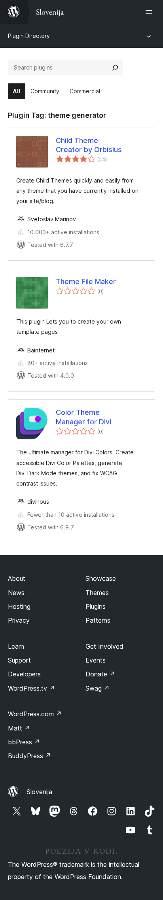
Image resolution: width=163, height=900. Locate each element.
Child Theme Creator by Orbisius (89, 145)
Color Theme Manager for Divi (83, 417)
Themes (97, 593)
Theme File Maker (86, 281)
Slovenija (39, 792)
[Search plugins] (115, 67)
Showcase (100, 578)
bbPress (24, 742)
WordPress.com (35, 714)
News (16, 593)
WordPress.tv (31, 688)
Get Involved (104, 646)
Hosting (19, 606)
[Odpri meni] (150, 12)
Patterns (97, 620)
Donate (100, 674)
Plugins (95, 606)
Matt (19, 728)
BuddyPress (29, 756)
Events (95, 660)
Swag (97, 688)
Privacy (19, 620)
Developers (24, 674)
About (16, 578)
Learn (16, 646)
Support (19, 660)
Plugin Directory (29, 35)
